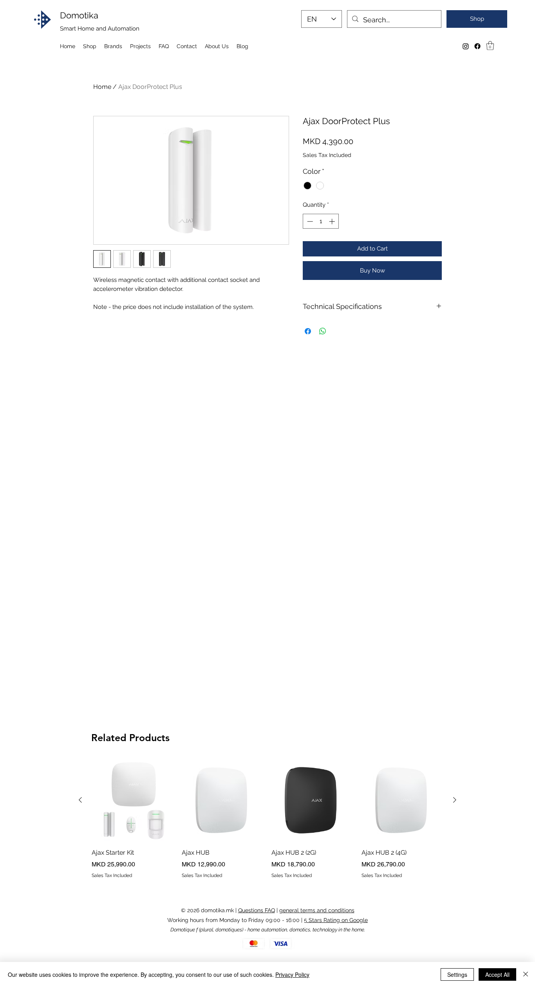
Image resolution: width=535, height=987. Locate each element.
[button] (490, 45)
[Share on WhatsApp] (322, 331)
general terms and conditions (316, 910)
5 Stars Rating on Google (336, 920)
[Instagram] (466, 46)
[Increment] (332, 221)
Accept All (497, 974)
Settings (457, 974)
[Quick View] (133, 800)
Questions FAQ (256, 910)
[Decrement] (309, 221)
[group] (267, 819)
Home (102, 86)
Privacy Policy (292, 974)
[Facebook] (477, 46)
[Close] (525, 974)
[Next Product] (454, 800)
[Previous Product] (80, 800)
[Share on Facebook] (308, 331)
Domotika (79, 15)
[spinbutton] (320, 221)
